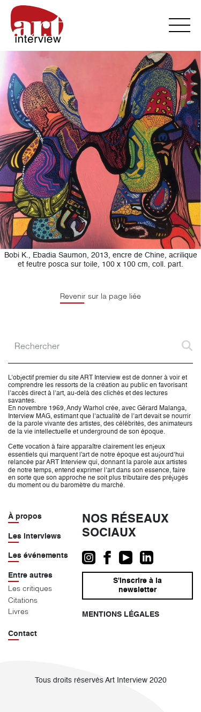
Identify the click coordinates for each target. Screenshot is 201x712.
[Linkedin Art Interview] (149, 558)
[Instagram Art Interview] (92, 558)
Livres (18, 611)
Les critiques (30, 588)
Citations (23, 600)
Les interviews (34, 536)
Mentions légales (120, 614)
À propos (25, 516)
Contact (22, 634)
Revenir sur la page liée (100, 296)
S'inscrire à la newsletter (137, 585)
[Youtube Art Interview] (129, 558)
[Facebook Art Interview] (111, 558)
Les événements (38, 555)
